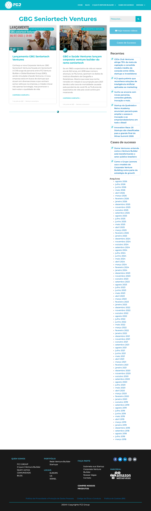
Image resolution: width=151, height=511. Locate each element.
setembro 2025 (122, 213)
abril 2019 (119, 419)
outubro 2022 (121, 313)
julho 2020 (120, 385)
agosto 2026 (121, 181)
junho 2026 (120, 187)
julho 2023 (120, 287)
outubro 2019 (121, 402)
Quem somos (23, 470)
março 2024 (121, 264)
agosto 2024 (121, 250)
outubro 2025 (121, 210)
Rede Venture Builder (60, 461)
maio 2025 (120, 224)
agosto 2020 (121, 382)
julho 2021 (120, 350)
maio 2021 (120, 356)
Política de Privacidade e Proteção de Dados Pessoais (50, 498)
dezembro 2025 (122, 204)
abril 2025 (120, 227)
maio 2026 (120, 190)
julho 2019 (120, 411)
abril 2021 (119, 359)
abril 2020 (120, 390)
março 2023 (121, 299)
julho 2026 (120, 184)
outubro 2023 (121, 279)
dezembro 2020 (122, 370)
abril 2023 (120, 296)
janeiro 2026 (121, 201)
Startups (54, 464)
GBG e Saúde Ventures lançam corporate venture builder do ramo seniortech (82, 59)
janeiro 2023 (121, 304)
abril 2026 (120, 193)
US (51, 476)
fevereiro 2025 (122, 233)
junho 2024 (120, 256)
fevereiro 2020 (122, 396)
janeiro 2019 (121, 425)
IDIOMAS (139, 5)
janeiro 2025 (121, 236)
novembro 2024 (123, 241)
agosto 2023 (121, 284)
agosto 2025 (121, 216)
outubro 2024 (121, 244)
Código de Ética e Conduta (89, 498)
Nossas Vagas (90, 475)
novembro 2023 (122, 276)
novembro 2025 (122, 207)
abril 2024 (120, 262)
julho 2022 (120, 319)
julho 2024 (120, 253)
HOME (80, 5)
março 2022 (121, 327)
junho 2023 (120, 290)
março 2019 (120, 422)
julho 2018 (120, 436)
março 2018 (120, 439)
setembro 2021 (122, 345)
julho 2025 (120, 219)
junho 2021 (120, 353)
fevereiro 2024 (122, 267)
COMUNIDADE (24, 473)
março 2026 (121, 196)
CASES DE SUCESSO (126, 5)
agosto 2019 (121, 408)
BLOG (87, 5)
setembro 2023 (122, 282)
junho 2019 (120, 413)
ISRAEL (53, 479)
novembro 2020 (123, 373)
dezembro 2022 (122, 307)
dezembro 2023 (122, 273)
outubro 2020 (121, 376)
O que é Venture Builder (28, 467)
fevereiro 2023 (122, 302)
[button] (104, 5)
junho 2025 (120, 221)
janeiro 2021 (121, 368)
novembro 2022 (122, 310)
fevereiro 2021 (121, 365)
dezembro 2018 (122, 428)
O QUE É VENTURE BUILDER (103, 5)
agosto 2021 (121, 347)
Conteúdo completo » (21, 95)
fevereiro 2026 (122, 198)
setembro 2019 (122, 405)
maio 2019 (120, 416)
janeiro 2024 (121, 270)
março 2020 (121, 393)
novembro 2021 (122, 339)
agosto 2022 (121, 316)
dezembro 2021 (122, 336)
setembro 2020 (122, 379)
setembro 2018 (122, 431)
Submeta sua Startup (93, 466)
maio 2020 (120, 388)
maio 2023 (120, 293)
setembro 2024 (122, 247)
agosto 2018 (121, 433)
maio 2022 (120, 325)
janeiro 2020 (121, 399)
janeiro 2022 (121, 333)
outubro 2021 (121, 342)
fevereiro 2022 (122, 330)
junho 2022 (120, 322)
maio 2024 (120, 259)
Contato (87, 478)
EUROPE (54, 473)
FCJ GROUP (22, 464)
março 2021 (120, 362)
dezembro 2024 (122, 239)
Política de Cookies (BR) (114, 498)
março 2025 (121, 230)
